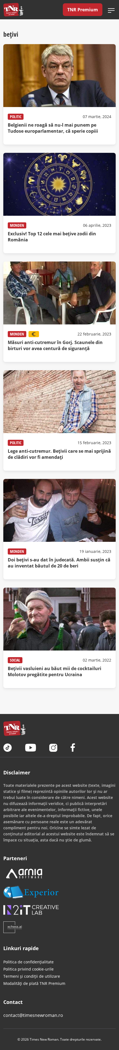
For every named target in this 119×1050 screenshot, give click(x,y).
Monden (17, 225)
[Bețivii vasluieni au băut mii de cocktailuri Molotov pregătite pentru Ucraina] (59, 638)
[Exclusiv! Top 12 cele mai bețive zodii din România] (59, 203)
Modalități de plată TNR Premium (34, 983)
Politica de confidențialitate (28, 961)
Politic (15, 116)
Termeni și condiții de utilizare (31, 976)
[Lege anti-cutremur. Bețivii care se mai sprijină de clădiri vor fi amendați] (59, 420)
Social (15, 660)
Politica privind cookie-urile (28, 969)
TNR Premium (82, 10)
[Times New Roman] (13, 10)
